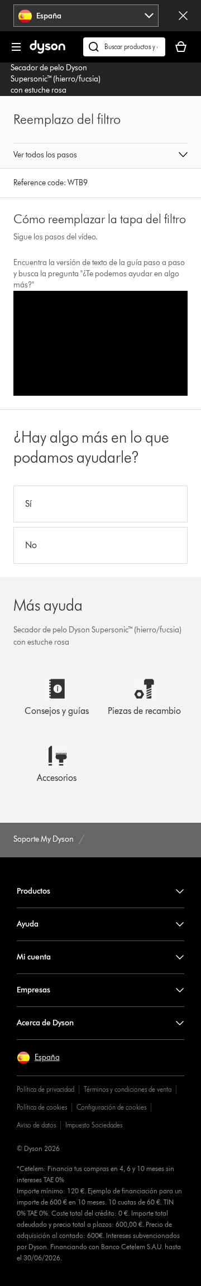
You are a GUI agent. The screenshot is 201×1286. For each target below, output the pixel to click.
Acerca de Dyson (45, 1023)
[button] (100, 155)
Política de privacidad (45, 1089)
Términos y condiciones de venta (127, 1089)
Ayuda (28, 924)
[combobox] (86, 15)
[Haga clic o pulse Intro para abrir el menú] (16, 47)
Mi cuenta (34, 957)
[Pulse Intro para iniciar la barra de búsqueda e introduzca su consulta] (124, 46)
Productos (33, 891)
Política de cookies (42, 1107)
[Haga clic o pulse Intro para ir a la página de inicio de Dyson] (47, 51)
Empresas (33, 990)
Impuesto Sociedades (93, 1125)
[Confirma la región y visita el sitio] (183, 15)
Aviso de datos (36, 1125)
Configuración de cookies (111, 1107)
